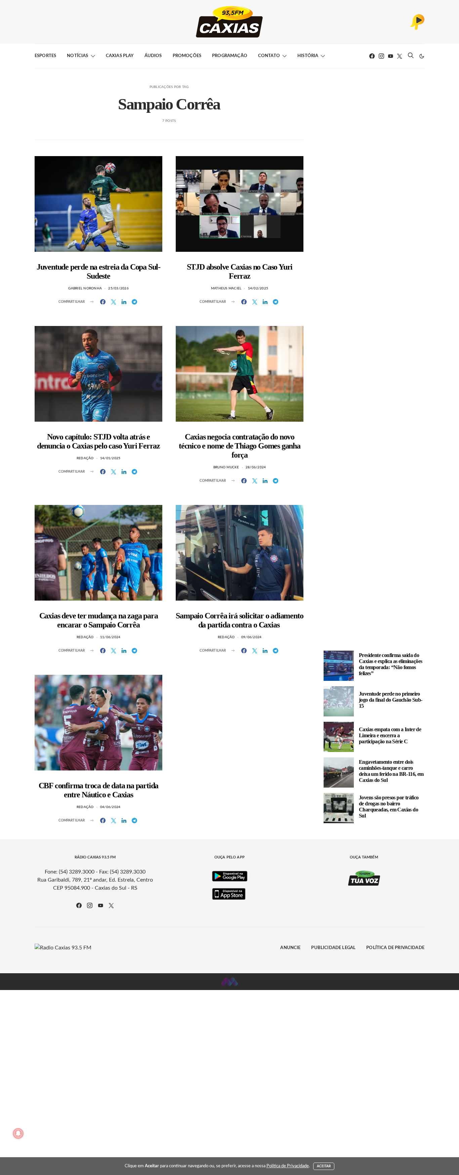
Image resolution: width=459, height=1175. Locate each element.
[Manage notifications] (18, 1133)
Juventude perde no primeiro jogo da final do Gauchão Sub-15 (390, 700)
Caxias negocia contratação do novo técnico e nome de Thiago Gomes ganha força (239, 445)
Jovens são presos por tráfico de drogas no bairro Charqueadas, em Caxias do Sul (389, 806)
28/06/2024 (256, 467)
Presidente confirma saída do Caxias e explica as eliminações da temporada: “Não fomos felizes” (390, 664)
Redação (85, 458)
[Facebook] (372, 56)
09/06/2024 (251, 637)
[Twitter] (399, 56)
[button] (421, 56)
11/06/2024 (110, 637)
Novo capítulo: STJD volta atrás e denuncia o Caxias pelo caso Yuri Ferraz (98, 441)
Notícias (77, 56)
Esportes (45, 56)
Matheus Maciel (226, 288)
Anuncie (290, 948)
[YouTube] (390, 56)
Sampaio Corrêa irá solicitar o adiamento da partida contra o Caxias (239, 620)
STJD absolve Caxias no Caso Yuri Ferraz (240, 271)
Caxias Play (120, 56)
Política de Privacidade (395, 948)
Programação (229, 56)
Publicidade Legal (333, 948)
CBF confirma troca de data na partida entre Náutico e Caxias (99, 790)
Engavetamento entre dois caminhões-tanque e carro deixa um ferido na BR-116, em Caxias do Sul (391, 771)
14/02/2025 (258, 288)
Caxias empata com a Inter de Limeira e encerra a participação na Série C (390, 735)
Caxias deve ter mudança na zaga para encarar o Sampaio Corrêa (98, 620)
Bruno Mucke (226, 467)
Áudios (153, 56)
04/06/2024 (110, 807)
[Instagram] (381, 56)
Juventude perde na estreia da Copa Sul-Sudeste (98, 271)
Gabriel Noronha (85, 288)
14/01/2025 (110, 458)
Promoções (187, 56)
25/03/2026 (118, 288)
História (307, 56)
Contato (269, 56)
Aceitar (324, 1166)
